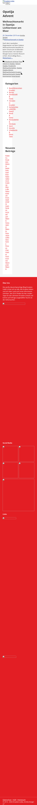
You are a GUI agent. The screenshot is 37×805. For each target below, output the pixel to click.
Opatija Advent (8, 70)
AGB (14, 800)
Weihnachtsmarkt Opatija (11, 74)
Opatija (19, 68)
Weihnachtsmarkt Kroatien (12, 72)
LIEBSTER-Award (12, 110)
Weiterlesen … (8, 58)
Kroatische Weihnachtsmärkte (9, 67)
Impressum (22, 800)
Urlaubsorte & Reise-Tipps (13, 62)
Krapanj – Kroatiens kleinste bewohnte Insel (7, 163)
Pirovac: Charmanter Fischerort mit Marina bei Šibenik (7, 257)
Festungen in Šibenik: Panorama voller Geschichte (7, 233)
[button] (4, 3)
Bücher (11, 92)
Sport (11, 126)
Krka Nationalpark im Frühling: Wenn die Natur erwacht (7, 185)
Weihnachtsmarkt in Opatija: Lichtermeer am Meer (13, 26)
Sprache (12, 128)
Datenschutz (7, 800)
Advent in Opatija (9, 64)
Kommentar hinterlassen (11, 76)
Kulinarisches (13, 107)
